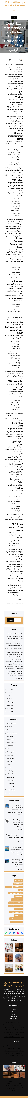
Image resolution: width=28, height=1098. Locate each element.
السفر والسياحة (11, 761)
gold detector (18, 880)
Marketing (10, 736)
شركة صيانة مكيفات (17, 899)
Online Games (11, 739)
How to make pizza (12, 733)
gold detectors (18, 883)
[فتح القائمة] (14, 10)
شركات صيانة (10, 774)
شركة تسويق (10, 777)
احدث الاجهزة (10, 755)
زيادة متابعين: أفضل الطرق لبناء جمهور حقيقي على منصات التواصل (14, 837)
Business (9, 726)
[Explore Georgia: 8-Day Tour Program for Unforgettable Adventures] (7, 861)
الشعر (8, 764)
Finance (20, 599)
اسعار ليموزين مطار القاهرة (15, 893)
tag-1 (20, 890)
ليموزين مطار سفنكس (16, 921)
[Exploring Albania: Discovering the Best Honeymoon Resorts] (7, 848)
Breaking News (11, 723)
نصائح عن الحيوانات (12, 789)
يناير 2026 (10, 708)
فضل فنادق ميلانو (15, 1053)
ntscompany (19, 64)
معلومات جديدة (11, 786)
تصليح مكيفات (18, 896)
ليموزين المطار (18, 915)
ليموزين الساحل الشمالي (16, 912)
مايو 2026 (10, 695)
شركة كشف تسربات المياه (15, 906)
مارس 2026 (10, 702)
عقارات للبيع (10, 780)
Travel (9, 748)
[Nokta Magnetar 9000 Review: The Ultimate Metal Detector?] (7, 821)
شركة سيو (15, 1046)
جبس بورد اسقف (11, 767)
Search (11, 620)
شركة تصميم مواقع (15, 1025)
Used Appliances (12, 752)
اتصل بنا (14, 17)
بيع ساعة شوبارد (10, 1055)
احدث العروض (10, 758)
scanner (8, 887)
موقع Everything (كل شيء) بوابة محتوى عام (14, 3)
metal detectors (18, 887)
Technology (10, 745)
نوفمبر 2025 (10, 711)
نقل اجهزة (9, 793)
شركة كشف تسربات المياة (15, 902)
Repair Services (11, 742)
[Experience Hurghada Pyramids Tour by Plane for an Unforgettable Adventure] (7, 806)
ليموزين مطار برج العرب (16, 918)
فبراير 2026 (10, 705)
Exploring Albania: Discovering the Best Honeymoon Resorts (16, 849)
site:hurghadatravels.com (12, 1037)
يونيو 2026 (10, 692)
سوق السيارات (11, 771)
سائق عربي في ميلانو (12, 1032)
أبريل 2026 (10, 699)
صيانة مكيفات (18, 909)
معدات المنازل (11, 783)
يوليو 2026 (10, 689)
